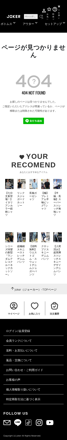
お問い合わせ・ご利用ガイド (24, 370)
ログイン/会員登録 (18, 331)
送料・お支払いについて (22, 350)
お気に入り (47, 16)
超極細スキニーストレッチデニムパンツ (21, 254)
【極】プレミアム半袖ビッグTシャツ (45, 200)
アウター (30, 23)
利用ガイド (53, 16)
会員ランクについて (19, 340)
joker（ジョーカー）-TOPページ (36, 289)
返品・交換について (19, 360)
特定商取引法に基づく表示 (23, 399)
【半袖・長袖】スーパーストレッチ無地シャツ (57, 203)
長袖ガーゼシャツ (33, 196)
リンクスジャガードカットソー (21, 199)
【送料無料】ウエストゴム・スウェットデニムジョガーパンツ (33, 260)
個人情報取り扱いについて (23, 389)
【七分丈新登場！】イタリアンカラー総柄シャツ (9, 203)
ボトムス (8, 23)
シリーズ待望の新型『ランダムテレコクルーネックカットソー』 (9, 260)
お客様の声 (13, 379)
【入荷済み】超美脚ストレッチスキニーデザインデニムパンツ (57, 260)
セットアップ (55, 23)
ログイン (42, 16)
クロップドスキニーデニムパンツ (45, 252)
